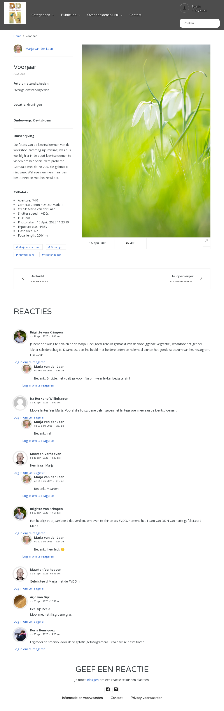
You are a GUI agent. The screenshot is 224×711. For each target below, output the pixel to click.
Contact (136, 15)
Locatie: (20, 104)
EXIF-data (21, 192)
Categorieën (41, 15)
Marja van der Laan (39, 48)
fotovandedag (52, 254)
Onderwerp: (23, 120)
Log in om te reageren (29, 362)
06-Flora (19, 74)
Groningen (57, 247)
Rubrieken (68, 15)
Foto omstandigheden (31, 83)
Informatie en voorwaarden (82, 698)
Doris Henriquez (42, 630)
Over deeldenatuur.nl (103, 15)
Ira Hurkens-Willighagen (49, 398)
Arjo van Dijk (40, 597)
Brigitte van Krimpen (46, 332)
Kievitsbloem (26, 254)
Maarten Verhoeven (45, 454)
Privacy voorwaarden (146, 698)
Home (17, 36)
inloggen (93, 680)
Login (196, 6)
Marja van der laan (29, 247)
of (199, 10)
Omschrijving (24, 136)
